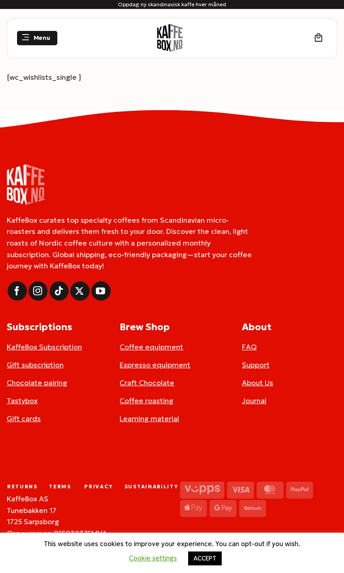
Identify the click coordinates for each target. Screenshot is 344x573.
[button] (37, 38)
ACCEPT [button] (205, 558)
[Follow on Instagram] (38, 291)
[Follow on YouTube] (101, 291)
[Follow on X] (80, 291)
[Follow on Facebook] (17, 291)
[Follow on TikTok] (59, 291)
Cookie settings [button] (153, 558)
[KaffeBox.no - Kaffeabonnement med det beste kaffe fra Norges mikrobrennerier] (169, 38)
